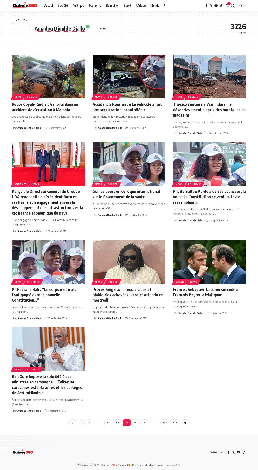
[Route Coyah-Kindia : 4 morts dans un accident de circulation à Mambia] (48, 76)
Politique (194, 184)
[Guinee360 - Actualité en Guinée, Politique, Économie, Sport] (25, 5)
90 (135, 422)
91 (144, 422)
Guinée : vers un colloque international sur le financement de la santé (126, 194)
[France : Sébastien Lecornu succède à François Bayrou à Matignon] (209, 262)
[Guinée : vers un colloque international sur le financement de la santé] (129, 164)
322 (165, 422)
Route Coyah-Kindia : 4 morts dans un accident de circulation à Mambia (45, 106)
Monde (180, 282)
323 (175, 422)
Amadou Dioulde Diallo (29, 127)
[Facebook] (207, 5)
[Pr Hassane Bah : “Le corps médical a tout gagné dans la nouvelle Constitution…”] (48, 262)
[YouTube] (216, 5)
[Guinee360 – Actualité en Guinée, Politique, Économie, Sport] (23, 452)
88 (117, 422)
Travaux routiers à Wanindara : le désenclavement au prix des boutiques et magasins (209, 109)
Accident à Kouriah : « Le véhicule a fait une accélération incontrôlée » (127, 106)
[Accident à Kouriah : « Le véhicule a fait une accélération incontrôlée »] (129, 76)
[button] (164, 5)
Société (32, 96)
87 (108, 422)
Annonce (20, 184)
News (18, 96)
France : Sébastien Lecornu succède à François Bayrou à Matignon (205, 292)
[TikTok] (221, 5)
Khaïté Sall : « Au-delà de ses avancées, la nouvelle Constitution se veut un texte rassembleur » (209, 197)
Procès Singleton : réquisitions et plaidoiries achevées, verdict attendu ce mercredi (128, 295)
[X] (211, 5)
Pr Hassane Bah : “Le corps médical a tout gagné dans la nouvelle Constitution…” (44, 295)
